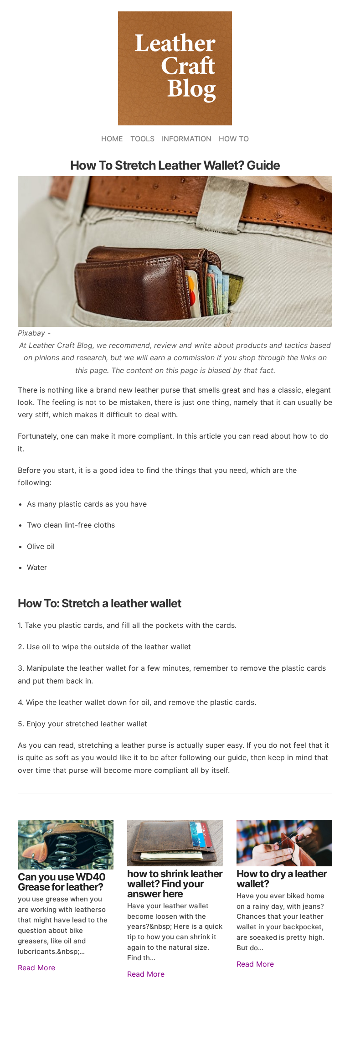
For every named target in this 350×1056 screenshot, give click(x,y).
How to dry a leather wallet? (282, 879)
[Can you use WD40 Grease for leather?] (65, 845)
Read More (36, 967)
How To (234, 138)
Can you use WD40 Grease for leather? (61, 882)
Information (186, 138)
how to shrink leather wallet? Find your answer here (174, 884)
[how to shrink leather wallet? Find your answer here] (175, 843)
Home (112, 138)
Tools (142, 138)
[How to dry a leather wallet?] (284, 843)
